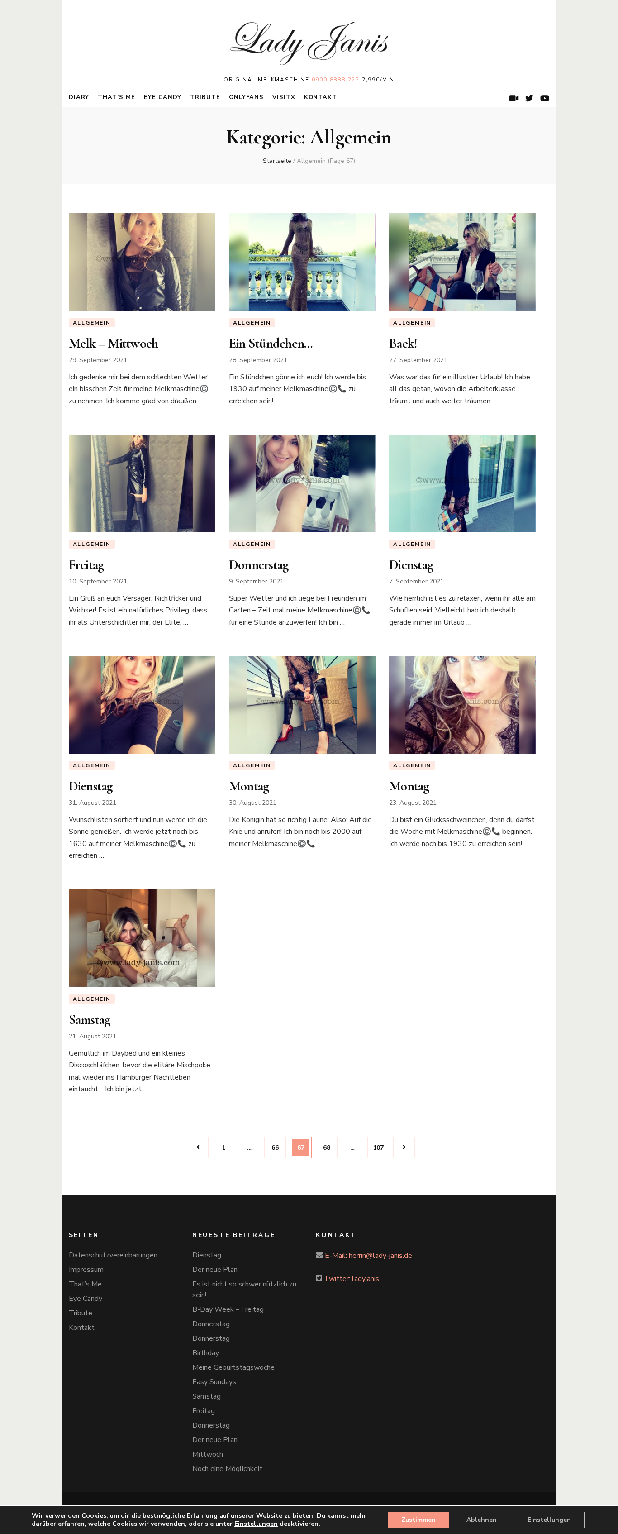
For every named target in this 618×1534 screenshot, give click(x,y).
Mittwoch (207, 1454)
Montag (249, 786)
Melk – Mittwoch (113, 343)
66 (278, 1147)
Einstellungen (549, 1519)
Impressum (86, 1270)
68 (330, 1147)
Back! (403, 343)
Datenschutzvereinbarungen (113, 1255)
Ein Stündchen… (271, 343)
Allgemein (92, 322)
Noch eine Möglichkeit (227, 1469)
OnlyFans (246, 97)
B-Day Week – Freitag (228, 1309)
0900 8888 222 (336, 79)
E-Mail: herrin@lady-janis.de (368, 1256)
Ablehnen (481, 1519)
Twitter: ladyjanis (351, 1279)
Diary (79, 97)
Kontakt (321, 97)
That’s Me (116, 97)
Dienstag (411, 564)
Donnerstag (259, 564)
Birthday (205, 1353)
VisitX (283, 97)
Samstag (89, 1019)
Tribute (205, 97)
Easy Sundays (214, 1382)
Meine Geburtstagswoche (233, 1367)
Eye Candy (162, 97)
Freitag (86, 564)
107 (380, 1147)
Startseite (277, 161)
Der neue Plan (215, 1270)
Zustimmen (418, 1519)
